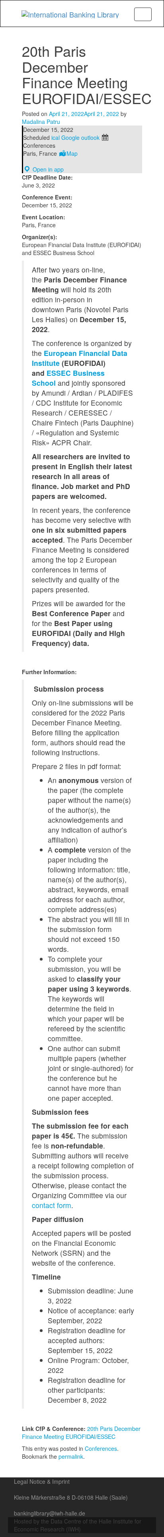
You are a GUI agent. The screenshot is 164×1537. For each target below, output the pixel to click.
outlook (90, 137)
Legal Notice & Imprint (42, 1481)
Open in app (47, 169)
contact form (51, 1205)
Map (72, 153)
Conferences (101, 1448)
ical (55, 137)
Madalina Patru (41, 122)
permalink (71, 1456)
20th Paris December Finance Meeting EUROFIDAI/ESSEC (81, 1432)
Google (70, 137)
